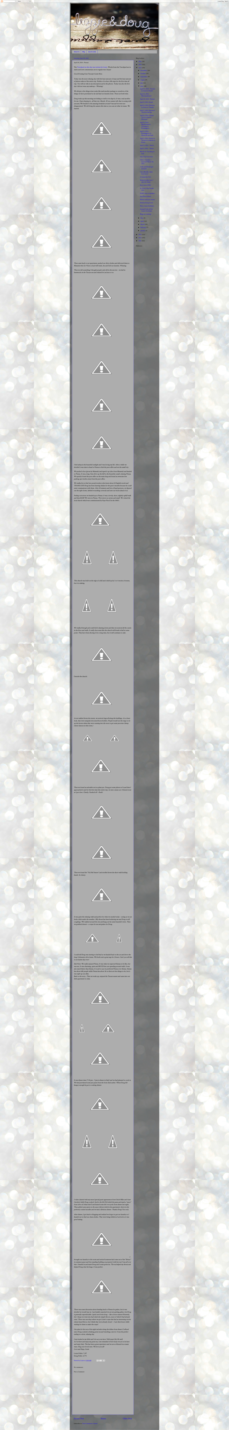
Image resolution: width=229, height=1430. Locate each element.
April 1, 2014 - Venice (147, 148)
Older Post (127, 1418)
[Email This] (97, 1361)
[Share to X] (101, 1361)
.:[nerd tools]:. (92, 52)
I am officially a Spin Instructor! (146, 173)
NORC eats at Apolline (147, 193)
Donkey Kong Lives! (146, 203)
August (142, 80)
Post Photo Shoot (145, 196)
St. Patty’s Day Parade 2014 (147, 189)
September (144, 77)
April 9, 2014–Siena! (146, 102)
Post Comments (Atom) (90, 1423)
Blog (83, 52)
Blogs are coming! (145, 214)
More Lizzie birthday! (147, 206)
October (143, 74)
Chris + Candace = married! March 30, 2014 (147, 162)
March (142, 224)
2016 (140, 61)
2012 (140, 238)
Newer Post (79, 1418)
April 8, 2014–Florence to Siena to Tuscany (147, 106)
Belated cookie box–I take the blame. (146, 181)
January (143, 231)
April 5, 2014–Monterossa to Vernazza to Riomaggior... (145, 125)
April (142, 221)
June (142, 86)
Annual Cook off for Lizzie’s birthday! (146, 210)
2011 (140, 241)
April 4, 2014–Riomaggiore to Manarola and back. (147, 133)
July (141, 83)
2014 (140, 68)
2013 (140, 235)
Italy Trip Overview (146, 157)
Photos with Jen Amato (147, 200)
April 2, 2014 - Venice (147, 145)
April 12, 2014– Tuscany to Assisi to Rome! (147, 90)
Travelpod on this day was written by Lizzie (92, 67)
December (143, 70)
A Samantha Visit (145, 177)
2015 (140, 65)
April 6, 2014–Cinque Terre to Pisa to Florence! (147, 117)
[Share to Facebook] (102, 1361)
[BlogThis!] (99, 1361)
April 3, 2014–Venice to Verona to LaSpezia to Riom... (147, 140)
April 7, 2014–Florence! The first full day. (147, 111)
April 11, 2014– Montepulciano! (146, 95)
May (142, 218)
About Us (76, 52)
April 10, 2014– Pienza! (147, 99)
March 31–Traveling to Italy (147, 153)
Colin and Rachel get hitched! (146, 168)
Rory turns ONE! (145, 185)
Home (103, 1418)
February (143, 227)
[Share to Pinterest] (104, 1361)
